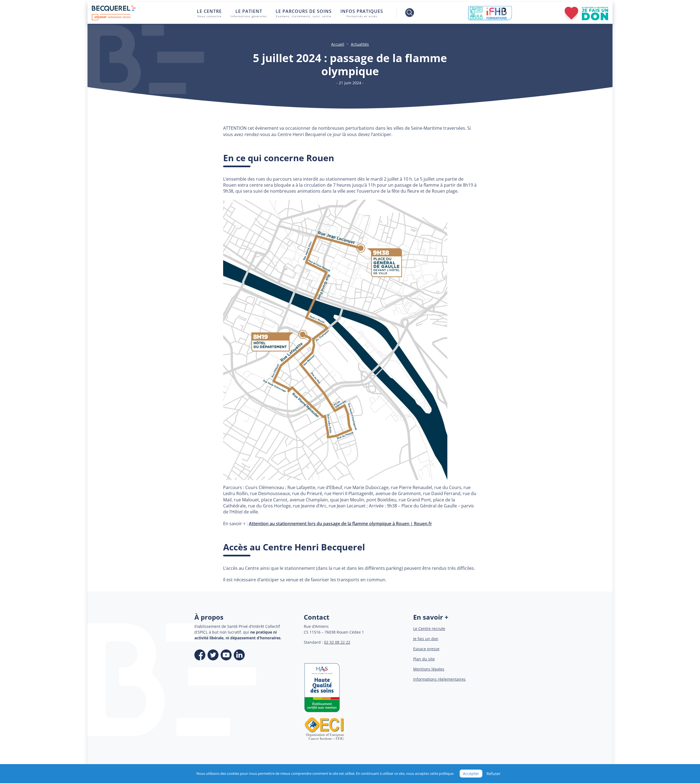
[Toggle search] (406, 13)
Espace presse (426, 648)
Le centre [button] (209, 13)
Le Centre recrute (429, 628)
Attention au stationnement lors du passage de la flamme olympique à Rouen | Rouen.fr (340, 524)
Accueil (337, 44)
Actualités (360, 44)
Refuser (493, 773)
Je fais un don (425, 638)
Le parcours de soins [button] (304, 13)
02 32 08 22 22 (337, 642)
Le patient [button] (249, 13)
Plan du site (424, 658)
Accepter (471, 773)
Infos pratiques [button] (361, 13)
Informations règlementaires (439, 679)
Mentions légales (428, 669)
